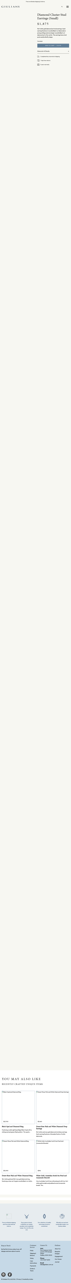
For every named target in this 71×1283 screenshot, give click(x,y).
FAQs (31, 1250)
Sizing (31, 1258)
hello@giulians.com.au (46, 1264)
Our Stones (58, 1259)
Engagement (59, 1256)
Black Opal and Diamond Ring (12, 1126)
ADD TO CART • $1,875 (53, 45)
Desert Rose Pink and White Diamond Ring (17, 1175)
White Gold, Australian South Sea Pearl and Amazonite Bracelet (51, 1176)
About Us (57, 1249)
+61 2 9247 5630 (45, 1260)
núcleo (31, 1279)
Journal (57, 1262)
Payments (33, 1266)
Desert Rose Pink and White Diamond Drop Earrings (51, 1127)
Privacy (19, 1279)
